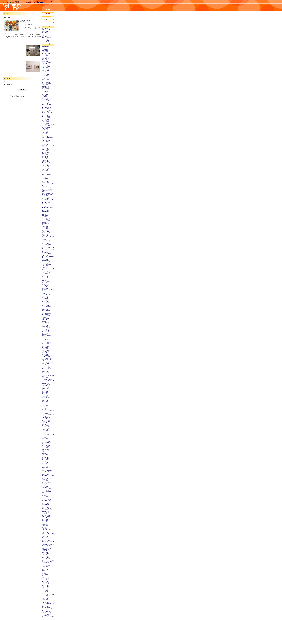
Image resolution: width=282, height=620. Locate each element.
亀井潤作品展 (44, 573)
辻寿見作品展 (44, 95)
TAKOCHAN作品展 (45, 129)
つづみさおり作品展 (46, 529)
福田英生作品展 (45, 606)
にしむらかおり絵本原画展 (47, 491)
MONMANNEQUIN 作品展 (47, 37)
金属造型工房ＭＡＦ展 (46, 612)
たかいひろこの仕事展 (46, 488)
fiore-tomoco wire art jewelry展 (47, 43)
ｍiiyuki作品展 (44, 57)
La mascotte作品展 (45, 46)
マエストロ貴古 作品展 (47, 209)
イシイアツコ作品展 (46, 162)
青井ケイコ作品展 (45, 120)
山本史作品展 (44, 528)
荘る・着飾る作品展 (46, 607)
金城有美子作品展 (45, 87)
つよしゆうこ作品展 (46, 558)
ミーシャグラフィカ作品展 (47, 127)
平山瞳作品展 (44, 224)
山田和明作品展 (45, 505)
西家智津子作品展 (45, 182)
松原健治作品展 (45, 462)
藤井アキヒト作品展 (46, 261)
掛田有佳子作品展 (45, 586)
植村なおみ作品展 (45, 156)
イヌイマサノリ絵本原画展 (47, 490)
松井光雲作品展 (45, 354)
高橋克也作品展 (45, 400)
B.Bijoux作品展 (45, 273)
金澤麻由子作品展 (45, 58)
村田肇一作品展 (45, 230)
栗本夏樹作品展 (45, 28)
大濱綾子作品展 (45, 226)
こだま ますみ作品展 (46, 218)
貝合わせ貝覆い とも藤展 (47, 282)
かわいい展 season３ (46, 318)
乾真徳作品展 (44, 597)
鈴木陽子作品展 (45, 252)
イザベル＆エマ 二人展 (47, 78)
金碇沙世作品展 (45, 552)
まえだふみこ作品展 (46, 545)
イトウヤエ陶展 (45, 227)
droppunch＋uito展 (45, 100)
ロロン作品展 (44, 36)
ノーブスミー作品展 (46, 441)
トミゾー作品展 (45, 263)
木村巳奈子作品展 (45, 322)
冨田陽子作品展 (45, 589)
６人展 (43, 35)
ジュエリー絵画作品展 (46, 244)
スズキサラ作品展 (45, 350)
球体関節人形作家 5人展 (46, 373)
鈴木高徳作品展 (45, 157)
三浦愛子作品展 (45, 67)
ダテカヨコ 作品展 (46, 367)
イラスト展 (44, 177)
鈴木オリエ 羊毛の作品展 (47, 189)
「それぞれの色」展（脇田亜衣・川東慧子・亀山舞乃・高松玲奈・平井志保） (48, 380)
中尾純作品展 (44, 317)
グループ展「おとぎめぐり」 (47, 327)
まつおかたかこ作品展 (46, 482)
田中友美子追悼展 (45, 469)
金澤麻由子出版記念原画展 (47, 104)
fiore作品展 (44, 71)
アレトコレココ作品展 (46, 102)
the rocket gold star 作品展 (46, 240)
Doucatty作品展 (45, 298)
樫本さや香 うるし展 (46, 311)
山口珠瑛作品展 (45, 91)
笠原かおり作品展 (45, 556)
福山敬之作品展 (45, 80)
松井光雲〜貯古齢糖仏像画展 (47, 106)
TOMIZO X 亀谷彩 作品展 (47, 207)
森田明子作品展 (45, 520)
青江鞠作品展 (44, 242)
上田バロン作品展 (45, 550)
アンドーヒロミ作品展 (46, 428)
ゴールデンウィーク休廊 (47, 561)
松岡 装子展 (44, 502)
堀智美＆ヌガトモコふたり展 (47, 82)
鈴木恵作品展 (44, 527)
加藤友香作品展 (45, 454)
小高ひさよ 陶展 (45, 108)
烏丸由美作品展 (45, 113)
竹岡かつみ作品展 (45, 149)
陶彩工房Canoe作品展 (46, 29)
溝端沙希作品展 (45, 436)
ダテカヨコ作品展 (45, 40)
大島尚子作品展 (45, 595)
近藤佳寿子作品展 (45, 88)
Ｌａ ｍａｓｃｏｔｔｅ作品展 (48, 594)
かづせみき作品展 (45, 422)
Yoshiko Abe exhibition (46, 307)
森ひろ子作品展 (45, 564)
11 (44, 19)
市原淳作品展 (44, 214)
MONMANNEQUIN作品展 (47, 112)
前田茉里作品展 (45, 141)
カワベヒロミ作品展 (46, 420)
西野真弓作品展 (45, 465)
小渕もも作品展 (45, 265)
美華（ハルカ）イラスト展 (47, 66)
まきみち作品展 (45, 144)
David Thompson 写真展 (46, 356)
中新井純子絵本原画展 (46, 264)
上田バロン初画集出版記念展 (47, 362)
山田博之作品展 (45, 430)
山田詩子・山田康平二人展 (47, 421)
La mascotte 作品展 (45, 86)
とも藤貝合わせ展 (45, 94)
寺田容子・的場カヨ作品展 (47, 344)
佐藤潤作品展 (44, 334)
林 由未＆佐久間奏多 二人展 (48, 193)
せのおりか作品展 (45, 602)
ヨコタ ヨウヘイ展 (45, 425)
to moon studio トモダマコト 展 (48, 544)
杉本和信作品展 (45, 574)
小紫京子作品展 (45, 84)
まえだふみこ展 (45, 277)
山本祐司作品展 (45, 65)
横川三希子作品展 (45, 70)
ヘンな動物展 (44, 484)
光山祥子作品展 (45, 132)
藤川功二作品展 (45, 598)
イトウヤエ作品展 (45, 352)
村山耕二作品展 (45, 326)
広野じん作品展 (45, 276)
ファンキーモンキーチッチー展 (48, 434)
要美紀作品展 (44, 222)
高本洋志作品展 (45, 59)
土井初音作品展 (45, 103)
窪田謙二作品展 (45, 61)
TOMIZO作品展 (45, 49)
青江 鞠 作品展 (45, 372)
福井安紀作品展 (45, 601)
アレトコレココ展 (45, 331)
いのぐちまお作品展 (46, 140)
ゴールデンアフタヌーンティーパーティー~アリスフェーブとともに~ (48, 541)
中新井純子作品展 (45, 179)
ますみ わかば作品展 (46, 583)
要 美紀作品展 (45, 148)
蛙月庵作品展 (44, 203)
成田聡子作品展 (45, 568)
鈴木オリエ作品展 (45, 281)
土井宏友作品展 (45, 150)
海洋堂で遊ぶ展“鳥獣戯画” (47, 470)
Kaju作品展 (44, 239)
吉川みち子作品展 (45, 385)
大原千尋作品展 (45, 571)
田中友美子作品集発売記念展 (47, 231)
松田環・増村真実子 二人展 (47, 504)
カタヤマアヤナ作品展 (46, 62)
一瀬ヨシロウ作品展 (46, 587)
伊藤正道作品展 (45, 405)
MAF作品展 (44, 570)
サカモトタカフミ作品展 (47, 593)
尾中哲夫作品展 (45, 47)
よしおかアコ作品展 (46, 384)
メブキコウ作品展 (45, 507)
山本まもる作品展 (45, 395)
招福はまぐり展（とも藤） (47, 219)
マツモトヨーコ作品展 (46, 83)
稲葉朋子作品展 (45, 139)
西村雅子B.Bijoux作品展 (46, 313)
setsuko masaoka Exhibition (47, 190)
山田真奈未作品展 (45, 351)
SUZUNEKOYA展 (45, 90)
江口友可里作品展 (45, 457)
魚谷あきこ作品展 (45, 363)
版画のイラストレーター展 (47, 255)
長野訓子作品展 (45, 50)
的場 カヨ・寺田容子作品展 (47, 137)
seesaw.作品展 (44, 483)
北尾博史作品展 (45, 73)
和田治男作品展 (45, 77)
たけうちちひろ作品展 (46, 439)
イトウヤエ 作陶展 (46, 315)
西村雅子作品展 (45, 467)
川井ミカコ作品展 (45, 41)
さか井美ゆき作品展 (46, 33)
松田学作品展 (44, 186)
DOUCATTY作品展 (45, 387)
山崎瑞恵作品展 (45, 554)
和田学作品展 (44, 212)
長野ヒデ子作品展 (45, 346)
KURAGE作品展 (45, 396)
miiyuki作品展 (44, 92)
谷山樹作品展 (44, 579)
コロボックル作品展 (46, 197)
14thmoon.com (7, 96)
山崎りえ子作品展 (45, 63)
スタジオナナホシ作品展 (47, 358)
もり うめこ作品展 (45, 585)
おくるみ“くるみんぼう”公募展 (48, 560)
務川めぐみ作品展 (45, 121)
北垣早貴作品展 (45, 496)
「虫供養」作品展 (45, 160)
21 (49, 20)
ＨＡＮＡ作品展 (45, 581)
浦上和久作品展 (45, 521)
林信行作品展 (44, 498)
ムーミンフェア (45, 591)
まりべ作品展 (44, 463)
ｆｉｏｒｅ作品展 (45, 578)
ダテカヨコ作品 (45, 537)
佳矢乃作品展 (44, 487)
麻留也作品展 (44, 32)
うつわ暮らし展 (45, 228)
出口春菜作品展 (45, 531)
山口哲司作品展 (45, 39)
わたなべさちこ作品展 (46, 306)
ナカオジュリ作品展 (46, 158)
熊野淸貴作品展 (45, 348)
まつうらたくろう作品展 (47, 187)
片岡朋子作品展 (45, 98)
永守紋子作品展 (45, 486)
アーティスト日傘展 (46, 516)
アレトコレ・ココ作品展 (47, 119)
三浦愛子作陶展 (45, 128)
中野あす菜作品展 (45, 557)
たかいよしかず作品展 (46, 271)
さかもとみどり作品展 (46, 69)
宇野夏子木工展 (45, 51)
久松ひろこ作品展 (45, 397)
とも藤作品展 (44, 54)
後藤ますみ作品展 (45, 79)
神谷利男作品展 (45, 401)
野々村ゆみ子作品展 (46, 53)
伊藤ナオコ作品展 (45, 582)
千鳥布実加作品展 (45, 553)
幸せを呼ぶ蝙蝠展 (45, 330)
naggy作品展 (44, 96)
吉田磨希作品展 (45, 31)
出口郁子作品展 (45, 55)
